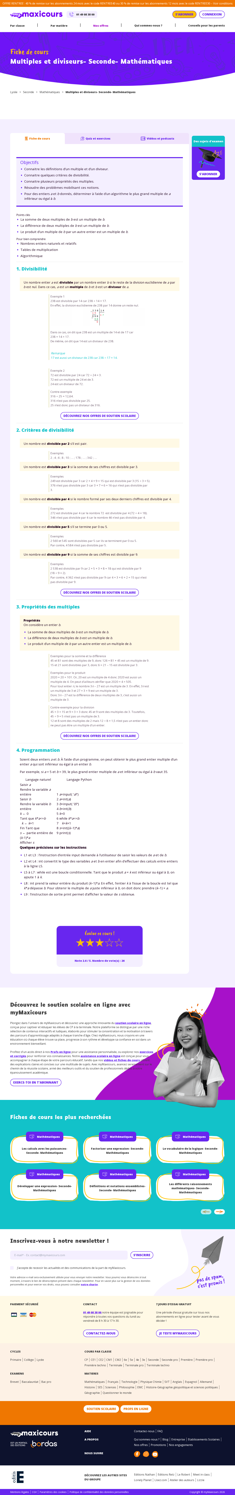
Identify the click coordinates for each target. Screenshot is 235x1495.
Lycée (13, 92)
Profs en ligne (61, 1052)
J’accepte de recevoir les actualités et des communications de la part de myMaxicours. (71, 1268)
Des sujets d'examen (208, 141)
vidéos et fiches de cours (122, 1060)
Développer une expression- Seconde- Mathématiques (44, 1188)
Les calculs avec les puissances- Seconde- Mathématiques (44, 1151)
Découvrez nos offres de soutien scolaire (99, 416)
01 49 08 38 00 (92, 1312)
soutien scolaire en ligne (133, 1023)
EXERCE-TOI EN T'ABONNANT (35, 1082)
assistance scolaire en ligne (100, 1056)
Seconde (28, 92)
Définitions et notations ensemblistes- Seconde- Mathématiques (118, 1188)
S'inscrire (141, 1255)
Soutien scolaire (101, 1409)
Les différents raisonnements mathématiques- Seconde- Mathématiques (190, 1188)
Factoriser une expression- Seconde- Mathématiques (117, 1151)
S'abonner (208, 174)
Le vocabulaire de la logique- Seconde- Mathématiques (190, 1151)
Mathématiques (50, 92)
